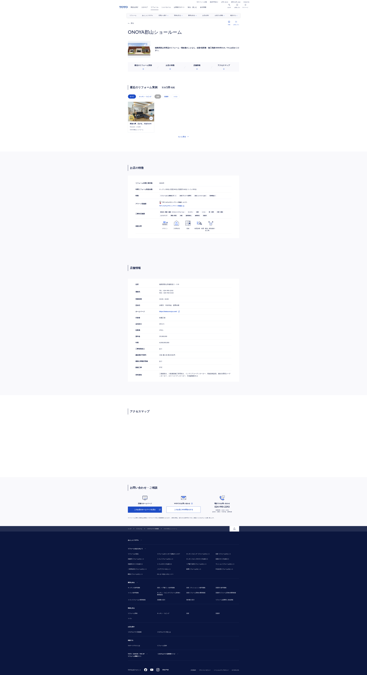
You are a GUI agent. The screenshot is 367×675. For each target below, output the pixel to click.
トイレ (176, 96)
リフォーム (154, 7)
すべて (132, 96)
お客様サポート (179, 7)
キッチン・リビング (145, 96)
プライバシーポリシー (205, 670)
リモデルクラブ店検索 (153, 528)
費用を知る (131, 582)
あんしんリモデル (133, 540)
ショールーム (166, 7)
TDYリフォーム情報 (202, 2)
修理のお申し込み (235, 2)
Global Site (246, 2)
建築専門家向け (214, 2)
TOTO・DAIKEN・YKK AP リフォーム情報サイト (136, 655)
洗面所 (166, 96)
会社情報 (203, 7)
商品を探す (134, 7)
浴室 (157, 96)
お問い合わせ (224, 2)
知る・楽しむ (192, 7)
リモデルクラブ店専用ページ (166, 654)
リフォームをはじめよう (135, 548)
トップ (129, 528)
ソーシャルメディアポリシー (221, 670)
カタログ (144, 7)
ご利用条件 (193, 670)
